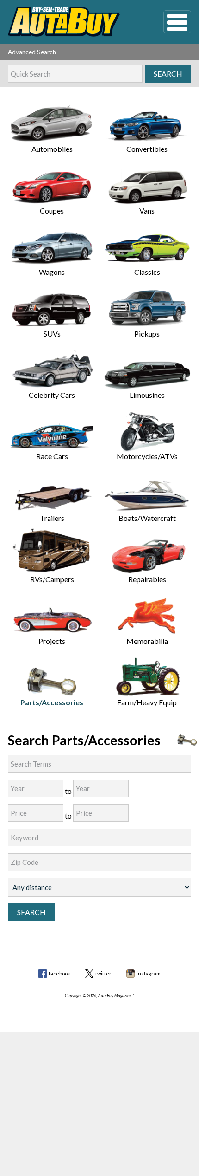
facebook (59, 973)
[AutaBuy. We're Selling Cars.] (72, 22)
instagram (149, 973)
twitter (103, 973)
